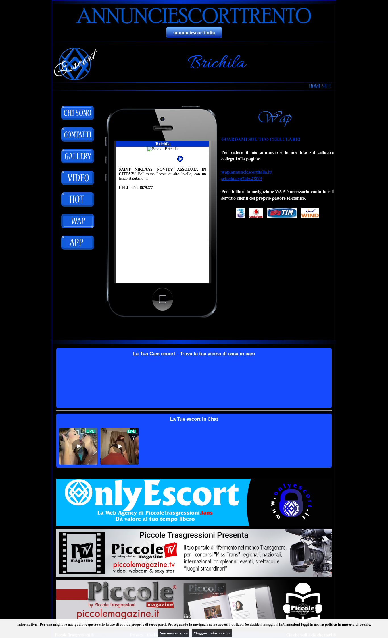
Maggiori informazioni (212, 632)
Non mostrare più (174, 632)
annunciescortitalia (194, 32)
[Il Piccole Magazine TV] (194, 553)
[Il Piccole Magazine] (194, 603)
